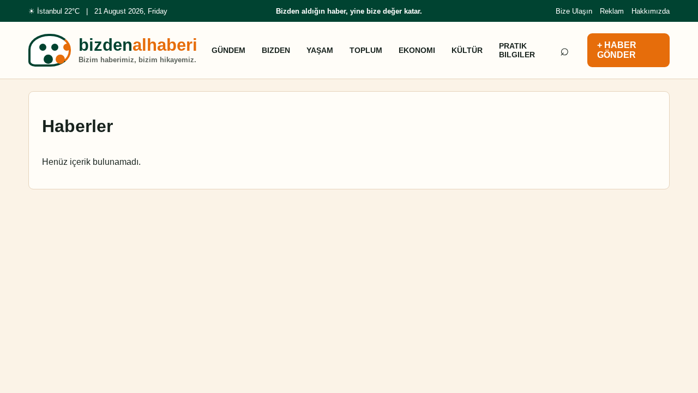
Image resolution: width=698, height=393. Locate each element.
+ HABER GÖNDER (616, 49)
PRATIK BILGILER (517, 50)
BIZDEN (276, 50)
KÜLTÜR (467, 50)
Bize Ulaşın (574, 11)
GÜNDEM (228, 50)
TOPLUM (366, 50)
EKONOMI (417, 50)
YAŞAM (319, 50)
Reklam (612, 11)
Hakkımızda (650, 11)
